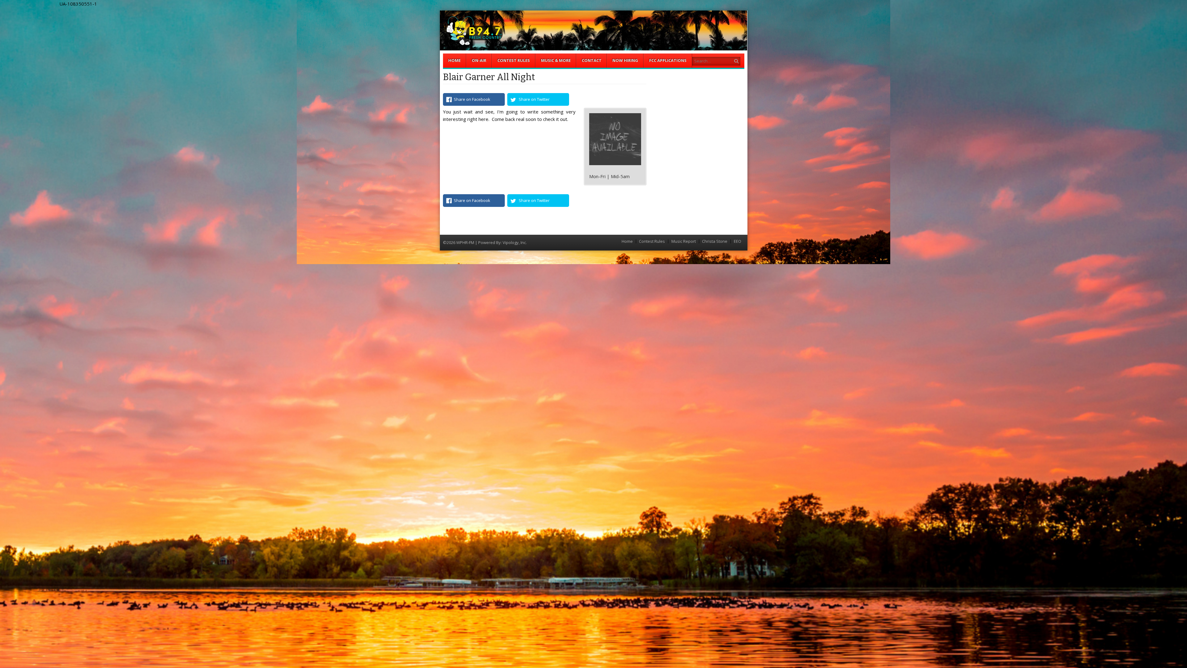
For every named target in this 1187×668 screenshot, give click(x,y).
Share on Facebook (472, 99)
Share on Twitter (534, 99)
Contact (592, 60)
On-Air (479, 60)
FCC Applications (668, 60)
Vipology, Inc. (515, 242)
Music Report (683, 241)
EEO (737, 241)
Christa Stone (714, 241)
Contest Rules (513, 60)
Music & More (556, 60)
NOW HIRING (625, 60)
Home (454, 60)
